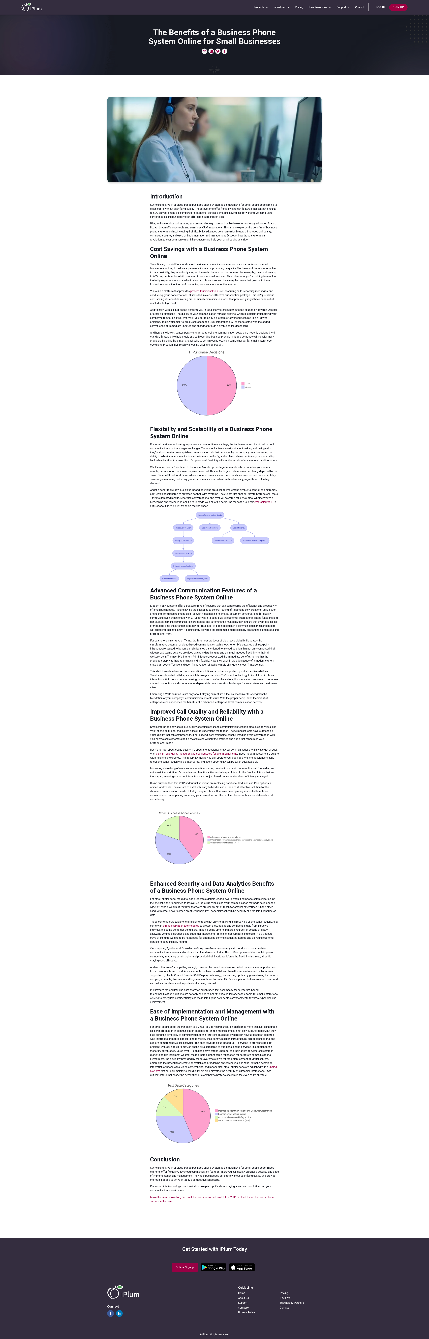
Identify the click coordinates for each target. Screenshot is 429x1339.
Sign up (398, 7)
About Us (243, 1298)
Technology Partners (292, 1302)
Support (242, 1302)
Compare (243, 1307)
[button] (261, 7)
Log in (380, 7)
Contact (359, 7)
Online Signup (185, 1267)
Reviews (285, 1298)
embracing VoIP (263, 502)
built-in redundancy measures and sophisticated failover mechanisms (196, 753)
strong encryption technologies (181, 925)
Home (241, 1293)
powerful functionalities (204, 291)
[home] (31, 7)
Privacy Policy (246, 1312)
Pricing (299, 7)
